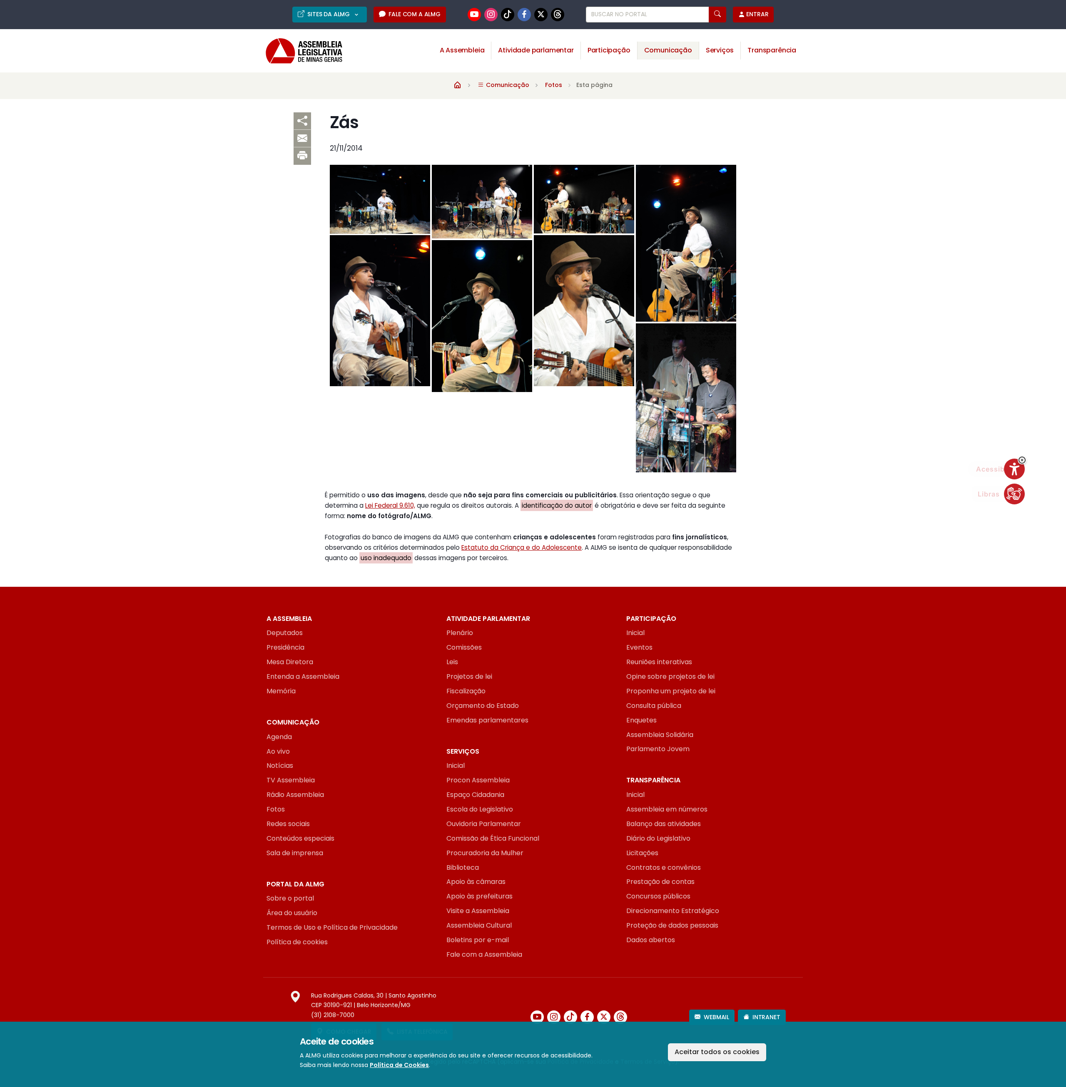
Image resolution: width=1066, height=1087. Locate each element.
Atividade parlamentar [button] (535, 50)
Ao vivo (278, 751)
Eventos (639, 647)
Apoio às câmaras (476, 881)
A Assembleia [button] (462, 50)
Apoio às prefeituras (479, 896)
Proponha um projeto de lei (670, 691)
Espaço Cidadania (475, 794)
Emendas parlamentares (487, 720)
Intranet (766, 1017)
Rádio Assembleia (295, 794)
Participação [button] (609, 50)
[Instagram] (491, 14)
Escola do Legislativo (479, 809)
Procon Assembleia (478, 780)
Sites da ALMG (329, 14)
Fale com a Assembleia (484, 954)
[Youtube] (474, 14)
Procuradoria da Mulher (484, 853)
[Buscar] (717, 14)
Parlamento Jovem (658, 749)
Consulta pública (653, 705)
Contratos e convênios (663, 867)
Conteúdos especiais (300, 838)
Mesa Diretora (289, 662)
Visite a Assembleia (477, 911)
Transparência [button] (771, 50)
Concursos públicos (658, 896)
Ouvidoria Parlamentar (483, 824)
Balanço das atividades (663, 824)
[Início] (457, 84)
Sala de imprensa (294, 853)
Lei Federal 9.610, (390, 505)
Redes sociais (288, 824)
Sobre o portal (290, 898)
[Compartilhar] (302, 121)
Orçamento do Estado (482, 705)
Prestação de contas (660, 881)
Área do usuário (291, 913)
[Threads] (557, 14)
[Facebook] (524, 14)
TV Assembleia (290, 780)
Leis (452, 662)
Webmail (716, 1017)
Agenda (279, 737)
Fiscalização (466, 691)
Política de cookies (297, 942)
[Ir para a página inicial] (298, 50)
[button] (1022, 460)
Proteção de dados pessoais (672, 925)
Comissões (464, 647)
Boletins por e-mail (477, 940)
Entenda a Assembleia (302, 676)
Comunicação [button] (668, 50)
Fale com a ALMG (414, 14)
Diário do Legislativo (658, 838)
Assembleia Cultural (479, 925)
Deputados (284, 633)
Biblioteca (462, 867)
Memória (281, 691)
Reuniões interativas (659, 662)
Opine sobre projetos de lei (670, 676)
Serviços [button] (720, 50)
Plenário (459, 633)
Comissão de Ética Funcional (492, 838)
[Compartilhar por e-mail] (302, 138)
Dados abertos (650, 940)
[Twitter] (541, 14)
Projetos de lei (469, 676)
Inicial (635, 633)
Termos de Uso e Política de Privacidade (332, 927)
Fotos (553, 85)
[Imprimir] (302, 156)
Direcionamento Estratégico (672, 911)
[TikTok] (507, 14)
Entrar (757, 14)
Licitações (642, 853)
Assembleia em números (666, 809)
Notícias (279, 765)
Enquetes (641, 720)
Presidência (285, 647)
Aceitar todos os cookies (717, 1052)
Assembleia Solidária (659, 735)
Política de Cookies (399, 1065)
